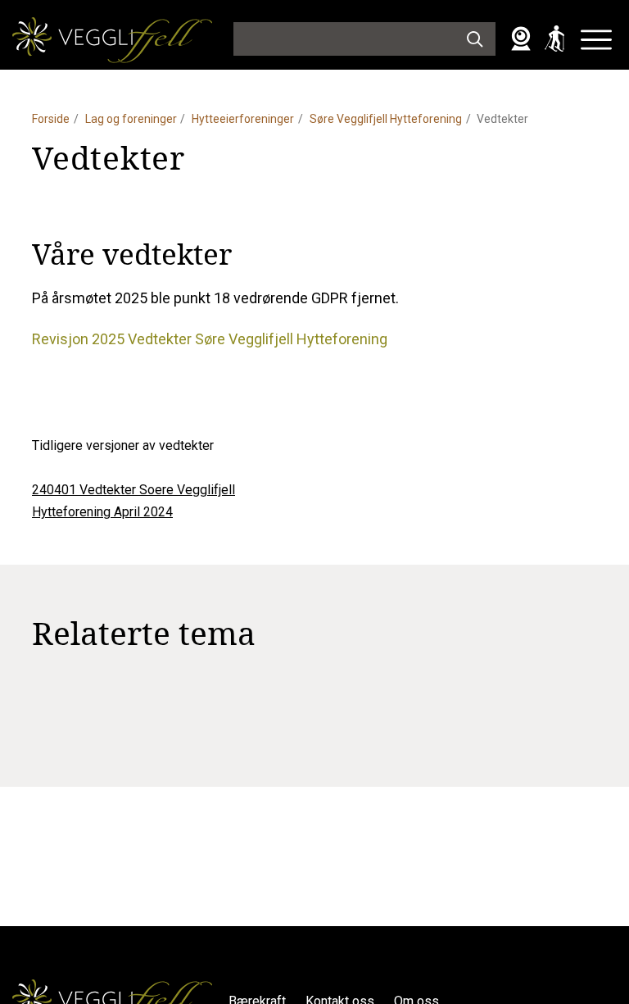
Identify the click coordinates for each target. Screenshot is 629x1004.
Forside (51, 118)
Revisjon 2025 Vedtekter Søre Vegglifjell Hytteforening (209, 339)
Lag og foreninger (131, 118)
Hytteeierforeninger (243, 118)
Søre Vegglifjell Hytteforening (386, 118)
